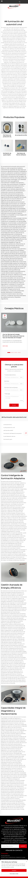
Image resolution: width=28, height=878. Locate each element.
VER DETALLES (7, 127)
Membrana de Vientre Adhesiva (21, 154)
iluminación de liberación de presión (12, 433)
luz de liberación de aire (9, 436)
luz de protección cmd (9, 427)
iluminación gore (7, 439)
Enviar (14, 405)
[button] (8, 352)
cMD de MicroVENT (8, 430)
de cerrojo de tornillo (21, 135)
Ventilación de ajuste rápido (7, 154)
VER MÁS (5, 346)
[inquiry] (26, 433)
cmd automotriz (7, 424)
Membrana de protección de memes (7, 136)
